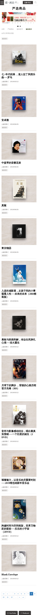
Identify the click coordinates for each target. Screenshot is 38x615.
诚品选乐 (29, 29)
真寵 (4, 205)
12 (12, 597)
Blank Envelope (10, 574)
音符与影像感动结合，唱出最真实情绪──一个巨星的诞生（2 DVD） (19, 434)
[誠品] (12, 2)
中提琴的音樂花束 (11, 162)
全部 (3, 29)
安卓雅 (5, 120)
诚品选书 (20, 29)
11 (7, 597)
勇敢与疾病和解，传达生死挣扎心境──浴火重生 (19, 341)
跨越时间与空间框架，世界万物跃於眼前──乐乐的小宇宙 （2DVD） (19, 528)
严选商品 (11, 29)
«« (3, 594)
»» (23, 597)
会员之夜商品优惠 (8, 33)
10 (3, 597)
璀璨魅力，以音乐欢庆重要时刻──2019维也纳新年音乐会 (19, 481)
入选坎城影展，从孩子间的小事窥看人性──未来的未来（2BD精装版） (19, 293)
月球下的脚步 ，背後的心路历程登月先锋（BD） (19, 387)
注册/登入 (28, 2)
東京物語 (6, 248)
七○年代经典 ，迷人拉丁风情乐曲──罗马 (18, 76)
